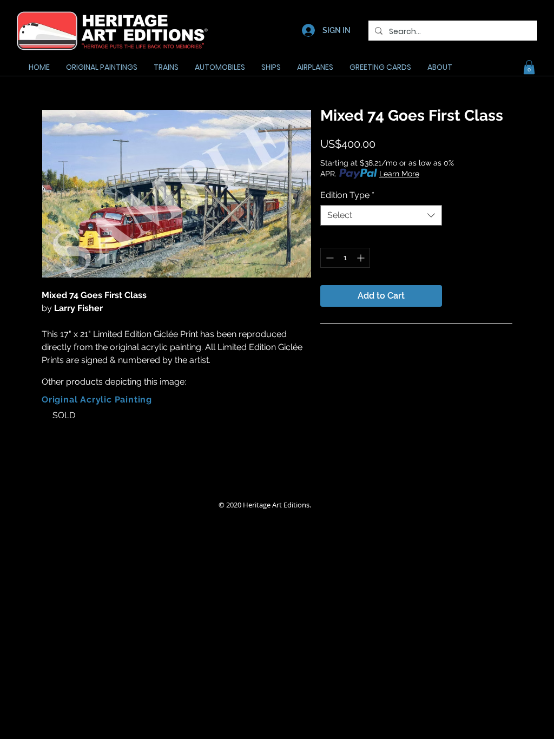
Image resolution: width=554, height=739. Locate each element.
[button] (529, 67)
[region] (111, 432)
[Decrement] (328, 257)
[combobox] (381, 215)
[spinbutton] (345, 257)
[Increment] (361, 257)
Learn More (399, 173)
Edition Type (347, 195)
